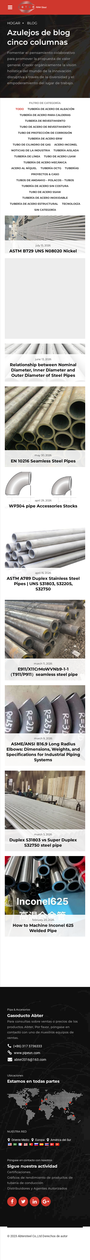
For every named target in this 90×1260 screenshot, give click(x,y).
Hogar (13, 23)
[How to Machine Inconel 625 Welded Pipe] (42, 894)
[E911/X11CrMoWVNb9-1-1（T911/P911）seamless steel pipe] (42, 637)
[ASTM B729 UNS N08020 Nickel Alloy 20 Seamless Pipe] (42, 236)
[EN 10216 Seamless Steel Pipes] (42, 424)
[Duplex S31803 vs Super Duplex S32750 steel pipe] (42, 808)
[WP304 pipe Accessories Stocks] (42, 489)
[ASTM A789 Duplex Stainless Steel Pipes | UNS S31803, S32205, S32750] (42, 552)
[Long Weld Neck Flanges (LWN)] (42, 254)
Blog (32, 23)
